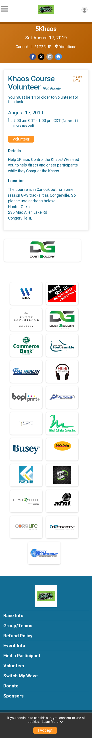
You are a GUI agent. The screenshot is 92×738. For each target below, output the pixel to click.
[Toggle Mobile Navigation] (4, 9)
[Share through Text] (58, 56)
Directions (67, 47)
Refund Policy (17, 635)
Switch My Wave (20, 675)
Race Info (13, 615)
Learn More (50, 722)
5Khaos (46, 29)
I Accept (45, 730)
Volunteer (21, 139)
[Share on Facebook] (32, 56)
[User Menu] (85, 10)
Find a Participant (21, 655)
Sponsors (13, 696)
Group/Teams (17, 625)
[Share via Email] (49, 56)
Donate (11, 686)
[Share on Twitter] (41, 56)
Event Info (14, 645)
